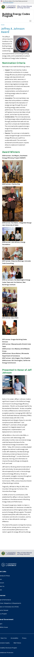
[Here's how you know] (17, 2)
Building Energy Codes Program (16, 15)
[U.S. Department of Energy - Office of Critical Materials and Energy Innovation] (17, 7)
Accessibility (14, 638)
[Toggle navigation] (31, 12)
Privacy (24, 638)
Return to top (5, 547)
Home (2, 25)
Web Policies (17, 643)
